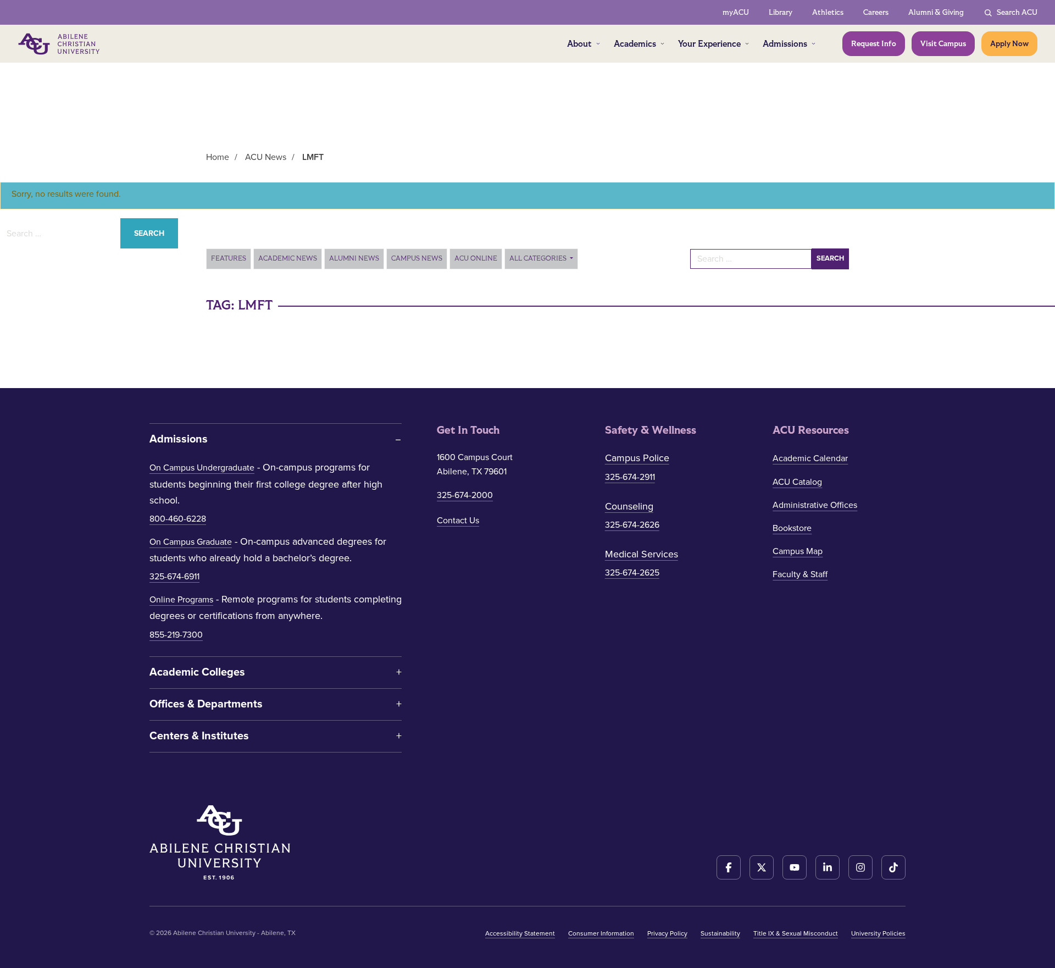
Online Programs (181, 599)
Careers (876, 12)
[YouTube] (794, 867)
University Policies (878, 933)
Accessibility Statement (520, 933)
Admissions (785, 43)
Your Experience (709, 43)
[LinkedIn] (827, 867)
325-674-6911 (174, 576)
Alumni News (354, 258)
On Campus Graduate (190, 541)
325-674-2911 (630, 477)
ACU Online (475, 258)
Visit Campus (943, 43)
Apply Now (1009, 43)
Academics (635, 43)
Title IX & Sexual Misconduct (795, 933)
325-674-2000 (465, 495)
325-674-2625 (632, 572)
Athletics (827, 12)
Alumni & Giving (936, 12)
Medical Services (641, 554)
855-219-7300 (176, 634)
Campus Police (637, 458)
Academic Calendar (810, 458)
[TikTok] (893, 867)
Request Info (873, 43)
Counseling (629, 506)
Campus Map (798, 551)
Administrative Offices (815, 505)
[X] (761, 867)
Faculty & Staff (800, 574)
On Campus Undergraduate (201, 467)
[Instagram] (860, 867)
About (579, 43)
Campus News (416, 258)
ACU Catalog (797, 482)
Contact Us (458, 520)
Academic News (287, 258)
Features (228, 258)
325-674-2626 (632, 524)
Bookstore (792, 528)
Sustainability (720, 933)
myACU (736, 12)
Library (780, 12)
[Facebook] (729, 867)
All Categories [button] (538, 258)
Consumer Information (601, 933)
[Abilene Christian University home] (60, 44)
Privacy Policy (667, 933)
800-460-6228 (177, 518)
